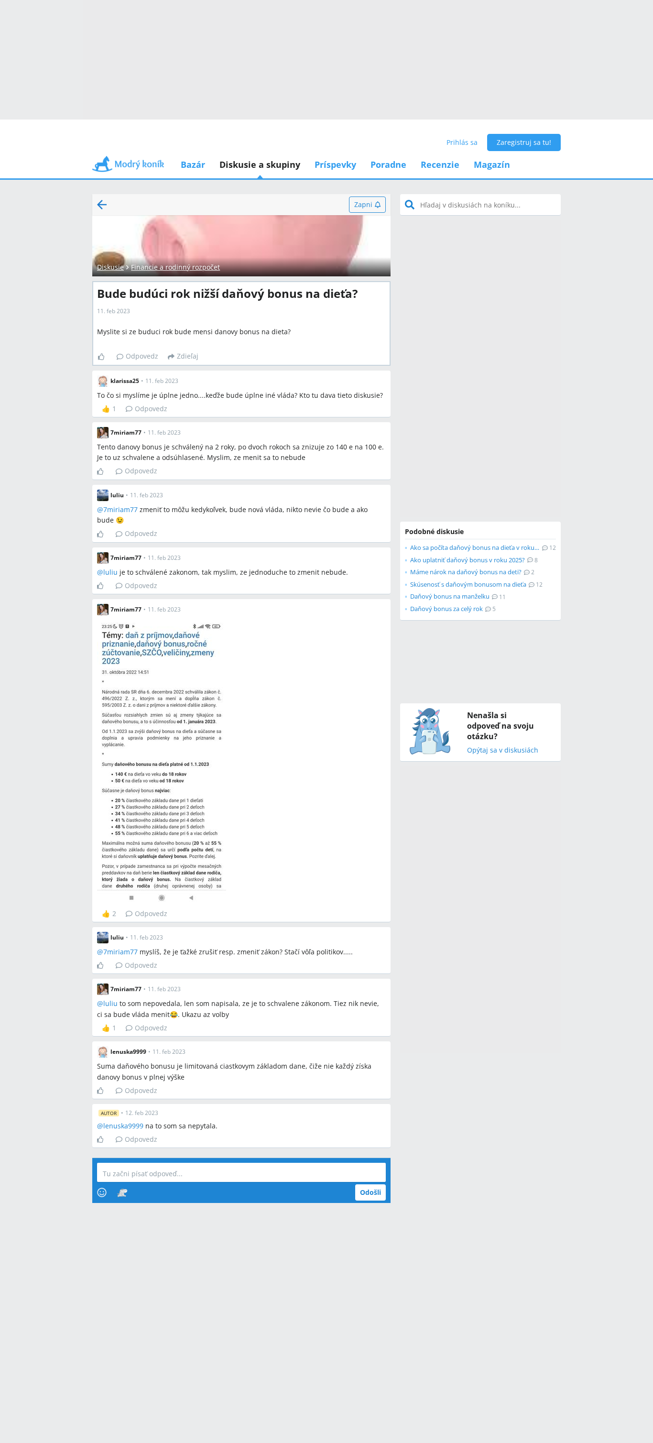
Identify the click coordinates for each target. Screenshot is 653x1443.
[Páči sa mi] (105, 356)
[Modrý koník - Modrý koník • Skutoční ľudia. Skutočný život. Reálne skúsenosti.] (128, 167)
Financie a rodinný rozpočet (175, 267)
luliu (110, 572)
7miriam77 (120, 509)
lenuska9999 (123, 1125)
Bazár (193, 164)
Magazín (492, 164)
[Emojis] (101, 1192)
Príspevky (335, 164)
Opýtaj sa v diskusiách (502, 750)
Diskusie (110, 267)
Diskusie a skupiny (259, 164)
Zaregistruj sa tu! (524, 142)
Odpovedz (142, 356)
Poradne (388, 164)
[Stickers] (122, 1192)
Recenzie (440, 164)
